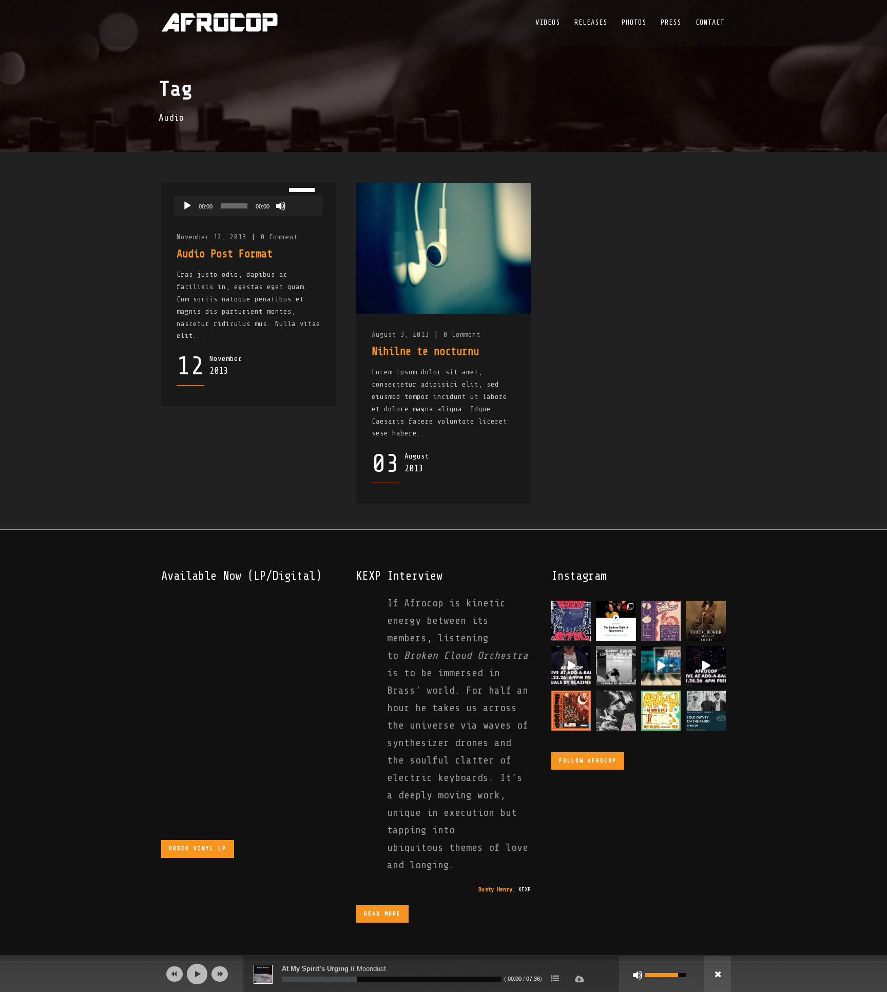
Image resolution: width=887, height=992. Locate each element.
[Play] (187, 206)
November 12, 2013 (211, 237)
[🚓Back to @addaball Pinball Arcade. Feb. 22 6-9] (571, 665)
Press (671, 22)
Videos (547, 22)
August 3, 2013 (400, 334)
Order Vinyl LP (197, 848)
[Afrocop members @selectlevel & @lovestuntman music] (616, 710)
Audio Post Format (225, 253)
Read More (382, 913)
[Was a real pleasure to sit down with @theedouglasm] (616, 620)
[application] (248, 206)
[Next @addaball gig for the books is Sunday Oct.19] (661, 710)
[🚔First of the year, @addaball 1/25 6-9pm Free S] (571, 710)
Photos (634, 22)
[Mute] (281, 206)
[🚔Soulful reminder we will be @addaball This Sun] (706, 665)
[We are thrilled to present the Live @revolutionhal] (661, 665)
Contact (710, 22)
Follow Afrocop (587, 760)
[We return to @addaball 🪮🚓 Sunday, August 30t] (571, 620)
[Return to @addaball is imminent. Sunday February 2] (616, 665)
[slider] (303, 189)
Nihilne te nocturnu (425, 351)
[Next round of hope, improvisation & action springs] (661, 620)
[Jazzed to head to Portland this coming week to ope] (706, 710)
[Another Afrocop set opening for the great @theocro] (706, 620)
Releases (590, 22)
